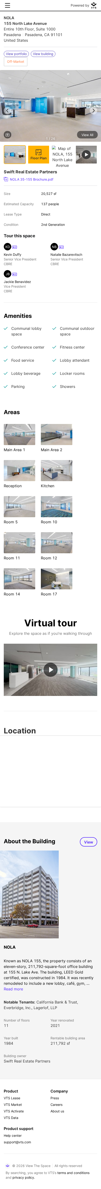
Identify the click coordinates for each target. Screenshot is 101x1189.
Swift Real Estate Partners (27, 1061)
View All (87, 135)
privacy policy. (23, 1177)
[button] (50, 106)
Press (54, 1098)
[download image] (7, 134)
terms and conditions (73, 1173)
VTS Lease (12, 1098)
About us (57, 1111)
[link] (48, 179)
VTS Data (11, 1118)
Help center (13, 1135)
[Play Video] (50, 670)
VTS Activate (14, 1111)
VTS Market (13, 1105)
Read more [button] (13, 989)
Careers (56, 1105)
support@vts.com (17, 1142)
